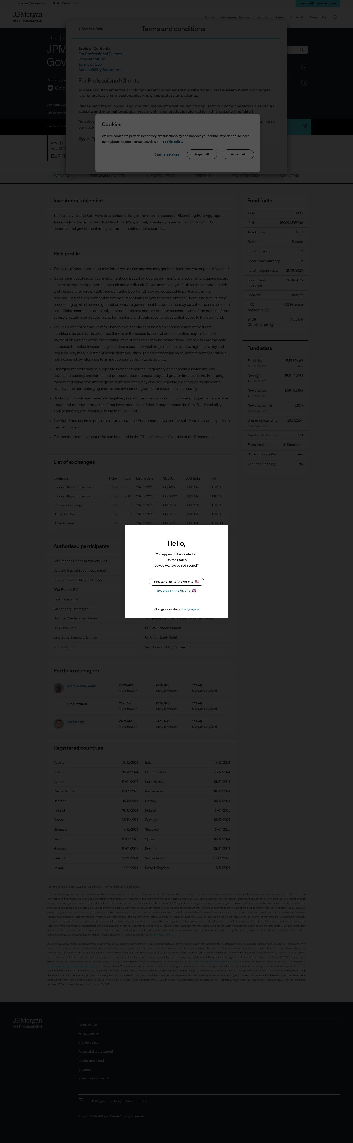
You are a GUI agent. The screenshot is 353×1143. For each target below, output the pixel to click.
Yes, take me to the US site (174, 581)
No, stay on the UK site (173, 590)
